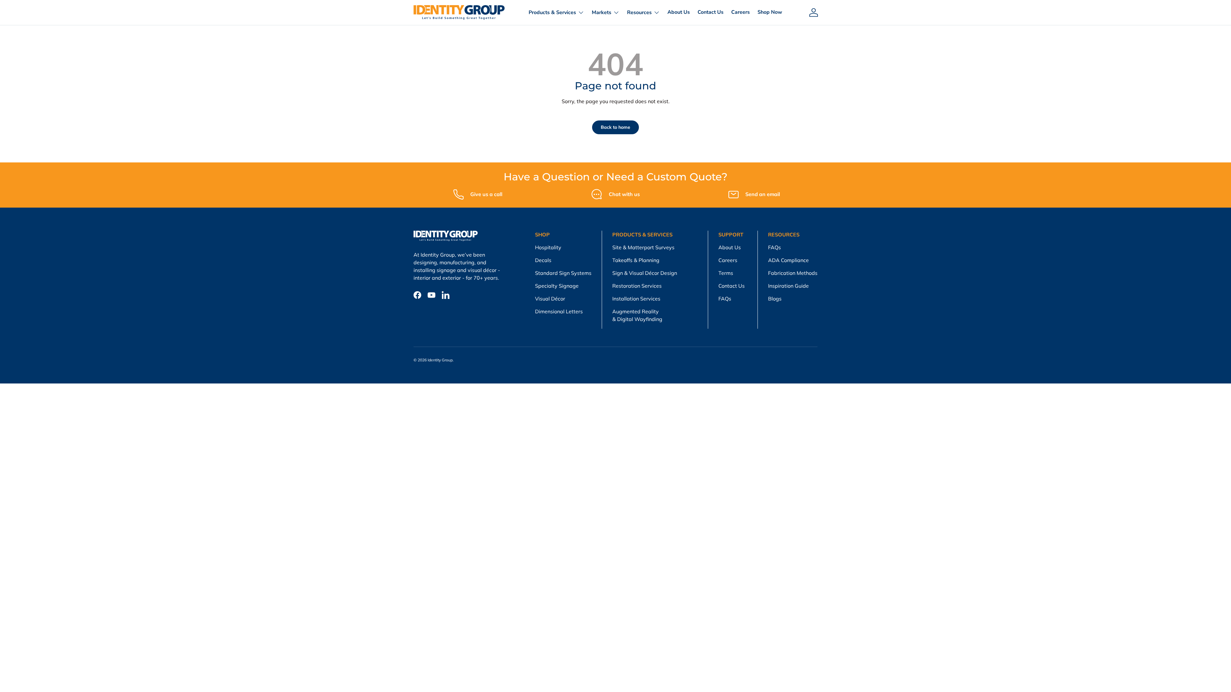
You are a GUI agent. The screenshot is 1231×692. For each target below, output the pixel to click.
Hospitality (548, 247)
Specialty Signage (557, 286)
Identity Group (440, 360)
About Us (678, 12)
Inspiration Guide (788, 286)
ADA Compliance (788, 260)
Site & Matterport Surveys (643, 247)
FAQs (724, 298)
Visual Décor (550, 298)
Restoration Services (637, 286)
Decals (543, 260)
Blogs (775, 298)
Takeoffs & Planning (635, 260)
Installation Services (636, 298)
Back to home (615, 127)
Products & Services (552, 12)
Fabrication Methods (792, 273)
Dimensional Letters (559, 311)
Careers (740, 12)
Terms (725, 273)
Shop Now (770, 12)
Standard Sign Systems (563, 273)
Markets (601, 12)
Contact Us (711, 12)
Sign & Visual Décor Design (644, 273)
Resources (639, 12)
